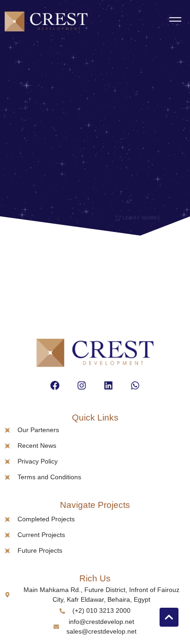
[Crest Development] (46, 23)
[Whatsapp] (135, 385)
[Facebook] (55, 385)
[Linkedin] (108, 385)
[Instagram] (81, 385)
